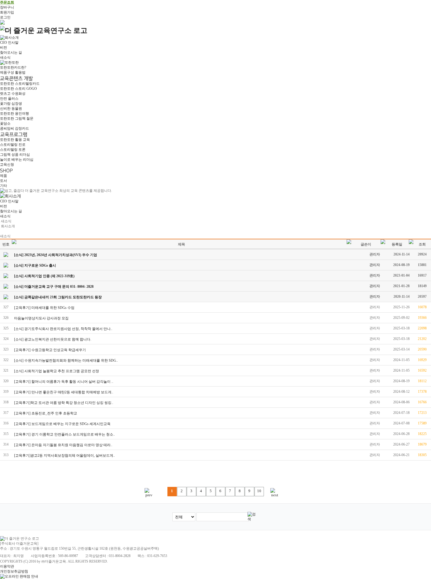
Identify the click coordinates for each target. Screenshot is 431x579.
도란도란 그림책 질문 (16, 118)
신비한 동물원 (11, 108)
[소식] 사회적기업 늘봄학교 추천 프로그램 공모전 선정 (56, 371)
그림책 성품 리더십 (15, 155)
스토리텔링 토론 (13, 150)
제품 (3, 176)
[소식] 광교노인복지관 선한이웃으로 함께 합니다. (52, 339)
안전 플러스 (9, 99)
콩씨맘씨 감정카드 (14, 128)
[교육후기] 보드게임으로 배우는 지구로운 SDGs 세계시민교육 (62, 424)
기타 (3, 186)
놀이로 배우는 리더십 (16, 160)
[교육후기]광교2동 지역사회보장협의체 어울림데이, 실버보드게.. (64, 455)
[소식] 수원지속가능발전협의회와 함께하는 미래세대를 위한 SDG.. (66, 360)
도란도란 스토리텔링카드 (20, 84)
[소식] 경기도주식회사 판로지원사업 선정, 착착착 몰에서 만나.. (63, 329)
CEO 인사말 (9, 42)
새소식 (5, 57)
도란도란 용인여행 (14, 113)
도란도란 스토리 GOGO (18, 89)
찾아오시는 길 (11, 52)
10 (259, 491)
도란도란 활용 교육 (15, 140)
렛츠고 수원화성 (13, 94)
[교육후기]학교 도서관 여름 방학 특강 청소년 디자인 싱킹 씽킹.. (63, 403)
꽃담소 (5, 123)
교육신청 (7, 164)
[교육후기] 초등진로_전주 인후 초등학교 (45, 413)
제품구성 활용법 (13, 72)
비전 (3, 47)
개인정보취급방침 (14, 571)
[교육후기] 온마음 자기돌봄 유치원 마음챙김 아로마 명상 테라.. (63, 445)
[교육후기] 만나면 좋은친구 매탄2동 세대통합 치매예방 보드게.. (63, 392)
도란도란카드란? (13, 67)
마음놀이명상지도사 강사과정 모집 (41, 318)
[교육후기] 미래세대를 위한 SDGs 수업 (44, 308)
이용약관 (7, 566)
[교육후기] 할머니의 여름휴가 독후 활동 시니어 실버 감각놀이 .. (63, 382)
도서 (3, 181)
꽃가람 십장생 (11, 103)
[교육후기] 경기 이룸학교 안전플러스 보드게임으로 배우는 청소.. (64, 434)
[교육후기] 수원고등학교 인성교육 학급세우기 (50, 350)
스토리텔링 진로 (13, 145)
